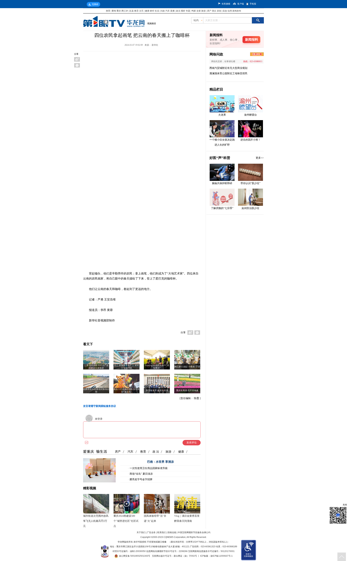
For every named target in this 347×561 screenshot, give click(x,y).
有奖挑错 (226, 4)
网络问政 (216, 54)
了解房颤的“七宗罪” (222, 208)
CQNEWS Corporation (175, 537)
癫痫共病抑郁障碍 (222, 183)
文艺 (141, 11)
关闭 (345, 505)
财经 (152, 11)
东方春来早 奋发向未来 (157, 390)
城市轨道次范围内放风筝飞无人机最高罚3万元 (95, 521)
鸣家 (194, 11)
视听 (183, 11)
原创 (219, 11)
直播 (172, 11)
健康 (147, 11)
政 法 (156, 451)
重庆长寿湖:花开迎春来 (187, 390)
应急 (225, 11)
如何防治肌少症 (250, 208)
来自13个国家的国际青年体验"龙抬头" (126, 390)
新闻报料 (251, 39)
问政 (162, 11)
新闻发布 (236, 11)
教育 (136, 11)
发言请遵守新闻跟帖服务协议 (99, 406)
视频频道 (151, 23)
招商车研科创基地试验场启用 (96, 390)
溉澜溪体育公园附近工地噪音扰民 (228, 73)
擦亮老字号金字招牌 (140, 479)
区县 (131, 11)
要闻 (114, 11)
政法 (178, 11)
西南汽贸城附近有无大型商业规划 (228, 68)
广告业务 (151, 532)
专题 (188, 11)
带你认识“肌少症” (250, 183)
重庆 (119, 11)
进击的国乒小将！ (250, 139)
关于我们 (141, 532)
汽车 (167, 11)
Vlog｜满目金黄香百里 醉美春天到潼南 (187, 518)
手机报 (253, 4)
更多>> (260, 157)
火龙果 (222, 114)
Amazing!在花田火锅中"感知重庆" (157, 366)
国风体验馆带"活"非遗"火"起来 (155, 518)
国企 (214, 11)
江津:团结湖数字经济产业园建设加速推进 (96, 366)
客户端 (240, 4)
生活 (157, 11)
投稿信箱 (172, 532)
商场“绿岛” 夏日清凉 (141, 473)
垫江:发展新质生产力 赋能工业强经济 (126, 366)
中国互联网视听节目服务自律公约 (194, 532)
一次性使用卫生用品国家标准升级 (148, 468)
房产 (209, 11)
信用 (230, 11)
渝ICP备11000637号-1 (221, 556)
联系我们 (161, 532)
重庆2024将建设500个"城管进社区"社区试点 (125, 521)
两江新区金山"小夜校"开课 (187, 366)
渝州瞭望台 (250, 114)
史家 (198, 11)
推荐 (108, 11)
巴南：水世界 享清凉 (160, 461)
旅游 (203, 11)
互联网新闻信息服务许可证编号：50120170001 (211, 551)
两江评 (124, 11)
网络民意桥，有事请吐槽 (223, 61)
